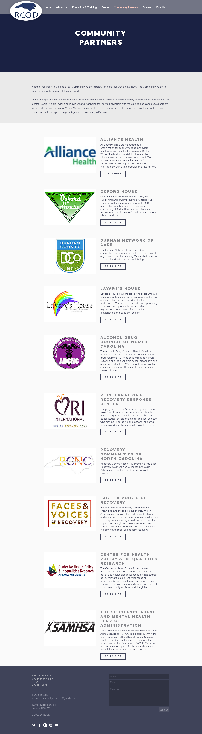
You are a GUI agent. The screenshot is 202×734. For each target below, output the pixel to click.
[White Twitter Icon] (34, 725)
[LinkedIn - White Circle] (45, 725)
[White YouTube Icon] (56, 725)
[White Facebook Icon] (39, 725)
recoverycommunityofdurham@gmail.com (53, 698)
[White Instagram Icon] (51, 725)
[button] (113, 174)
